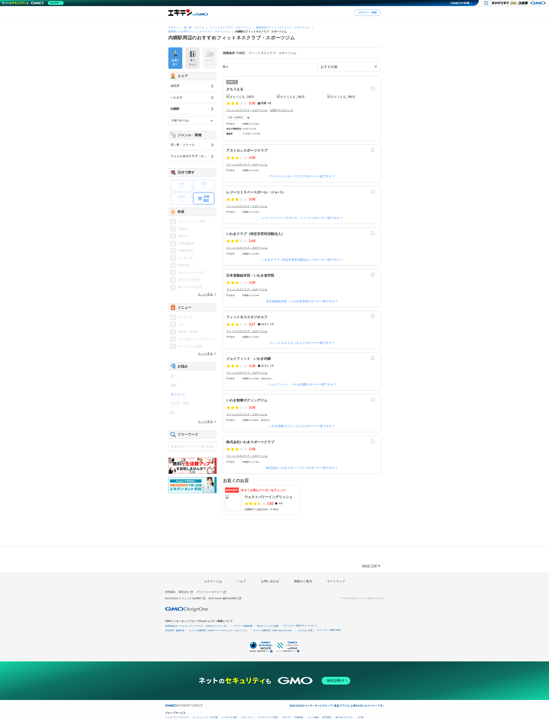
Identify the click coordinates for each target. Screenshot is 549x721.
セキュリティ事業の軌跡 (329, 630)
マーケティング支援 (268, 717)
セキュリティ (247, 717)
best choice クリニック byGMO (183, 598)
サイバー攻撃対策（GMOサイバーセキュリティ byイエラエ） (219, 630)
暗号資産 (327, 717)
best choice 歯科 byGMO (223, 598)
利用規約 (170, 591)
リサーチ (286, 717)
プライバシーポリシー (209, 591)
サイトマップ (336, 581)
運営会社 (184, 591)
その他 (360, 717)
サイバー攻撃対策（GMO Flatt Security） (273, 630)
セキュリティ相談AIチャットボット (300, 625)
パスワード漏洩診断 (242, 626)
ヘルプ (241, 581)
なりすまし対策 (305, 630)
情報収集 (299, 717)
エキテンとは (213, 581)
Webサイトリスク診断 (268, 626)
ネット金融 (313, 717)
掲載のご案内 (303, 581)
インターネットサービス (177, 717)
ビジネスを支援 (229, 717)
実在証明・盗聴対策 (174, 630)
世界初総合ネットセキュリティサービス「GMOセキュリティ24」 (197, 626)
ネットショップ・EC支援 (205, 717)
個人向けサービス (344, 717)
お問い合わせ (270, 581)
